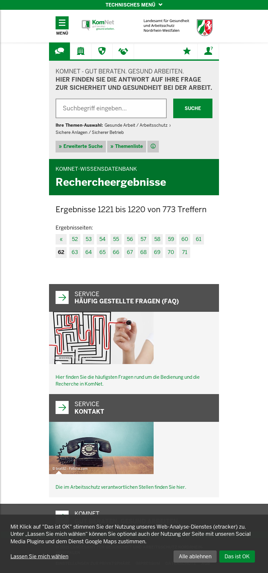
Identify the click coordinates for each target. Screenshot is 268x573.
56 (130, 239)
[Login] (208, 50)
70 (171, 252)
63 (75, 252)
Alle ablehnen (195, 556)
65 (102, 252)
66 (116, 252)
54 (102, 239)
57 (143, 239)
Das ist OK (237, 556)
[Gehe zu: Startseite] (98, 25)
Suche (193, 108)
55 (116, 239)
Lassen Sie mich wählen (39, 556)
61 (198, 239)
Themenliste (129, 146)
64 (88, 252)
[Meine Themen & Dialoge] (186, 50)
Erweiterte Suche (83, 146)
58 (157, 239)
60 (184, 239)
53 (89, 239)
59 (171, 239)
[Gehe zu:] (59, 50)
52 (75, 239)
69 (157, 252)
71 (184, 252)
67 (130, 252)
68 (143, 252)
